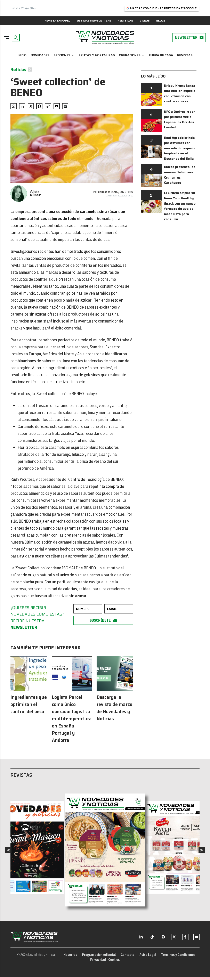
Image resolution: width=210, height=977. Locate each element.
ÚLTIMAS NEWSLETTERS (94, 20)
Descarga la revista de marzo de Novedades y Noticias (114, 708)
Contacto (128, 955)
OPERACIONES (132, 55)
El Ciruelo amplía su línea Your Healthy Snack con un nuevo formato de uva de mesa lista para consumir (179, 206)
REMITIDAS (125, 20)
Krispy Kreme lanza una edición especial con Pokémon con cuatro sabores (180, 93)
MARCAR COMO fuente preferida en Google (163, 8)
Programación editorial (99, 955)
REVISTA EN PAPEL (57, 20)
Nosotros (70, 955)
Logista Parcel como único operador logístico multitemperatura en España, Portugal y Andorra (72, 719)
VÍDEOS (145, 20)
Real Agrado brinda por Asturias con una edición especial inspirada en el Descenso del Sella (180, 148)
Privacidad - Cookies (105, 960)
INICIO (22, 55)
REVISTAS (185, 55)
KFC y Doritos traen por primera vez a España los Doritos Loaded (179, 119)
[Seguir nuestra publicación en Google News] (65, 106)
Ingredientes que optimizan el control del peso (28, 704)
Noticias (18, 69)
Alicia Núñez (35, 193)
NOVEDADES (40, 55)
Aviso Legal (147, 955)
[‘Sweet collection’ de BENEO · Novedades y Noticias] (105, 37)
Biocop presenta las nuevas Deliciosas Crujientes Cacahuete (179, 174)
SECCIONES (64, 55)
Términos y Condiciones (178, 955)
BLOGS (160, 20)
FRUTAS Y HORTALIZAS (97, 55)
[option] (105, 850)
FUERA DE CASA (161, 55)
